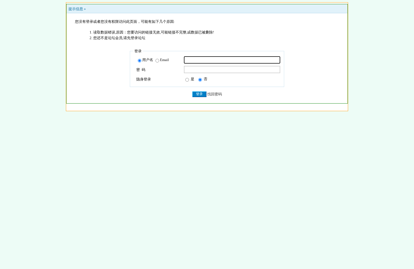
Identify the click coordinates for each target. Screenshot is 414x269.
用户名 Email (155, 60)
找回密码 (214, 94)
